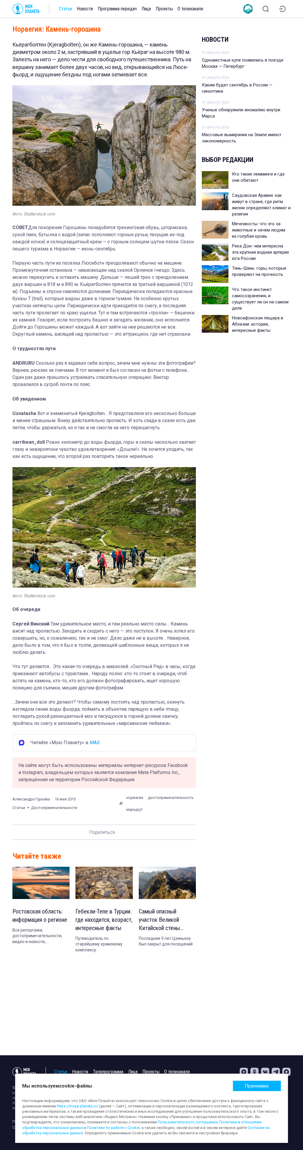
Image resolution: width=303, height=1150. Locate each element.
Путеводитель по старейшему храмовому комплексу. (99, 944)
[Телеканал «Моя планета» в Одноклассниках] (254, 1072)
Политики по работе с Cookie (113, 1127)
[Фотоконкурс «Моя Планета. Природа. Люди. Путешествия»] (247, 9)
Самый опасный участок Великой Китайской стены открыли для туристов (166, 920)
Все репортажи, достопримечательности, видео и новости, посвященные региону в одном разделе (37, 936)
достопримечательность (171, 798)
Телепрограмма (108, 1072)
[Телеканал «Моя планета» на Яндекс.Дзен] (244, 1072)
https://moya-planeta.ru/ (77, 1106)
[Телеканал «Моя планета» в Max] (286, 1072)
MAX (95, 742)
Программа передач (117, 9)
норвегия (134, 798)
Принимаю (257, 1086)
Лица (146, 9)
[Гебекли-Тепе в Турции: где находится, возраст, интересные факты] (104, 883)
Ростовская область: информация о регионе (39, 915)
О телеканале (190, 9)
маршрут (134, 809)
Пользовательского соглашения (187, 1122)
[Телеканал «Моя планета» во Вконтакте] (265, 1072)
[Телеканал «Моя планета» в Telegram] (276, 1072)
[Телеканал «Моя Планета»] (26, 9)
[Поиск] (265, 9)
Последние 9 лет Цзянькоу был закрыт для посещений (166, 941)
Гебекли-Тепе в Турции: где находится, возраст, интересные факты (104, 920)
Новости (85, 9)
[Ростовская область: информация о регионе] (41, 883)
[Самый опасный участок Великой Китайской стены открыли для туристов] (167, 883)
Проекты (164, 9)
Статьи (65, 9)
